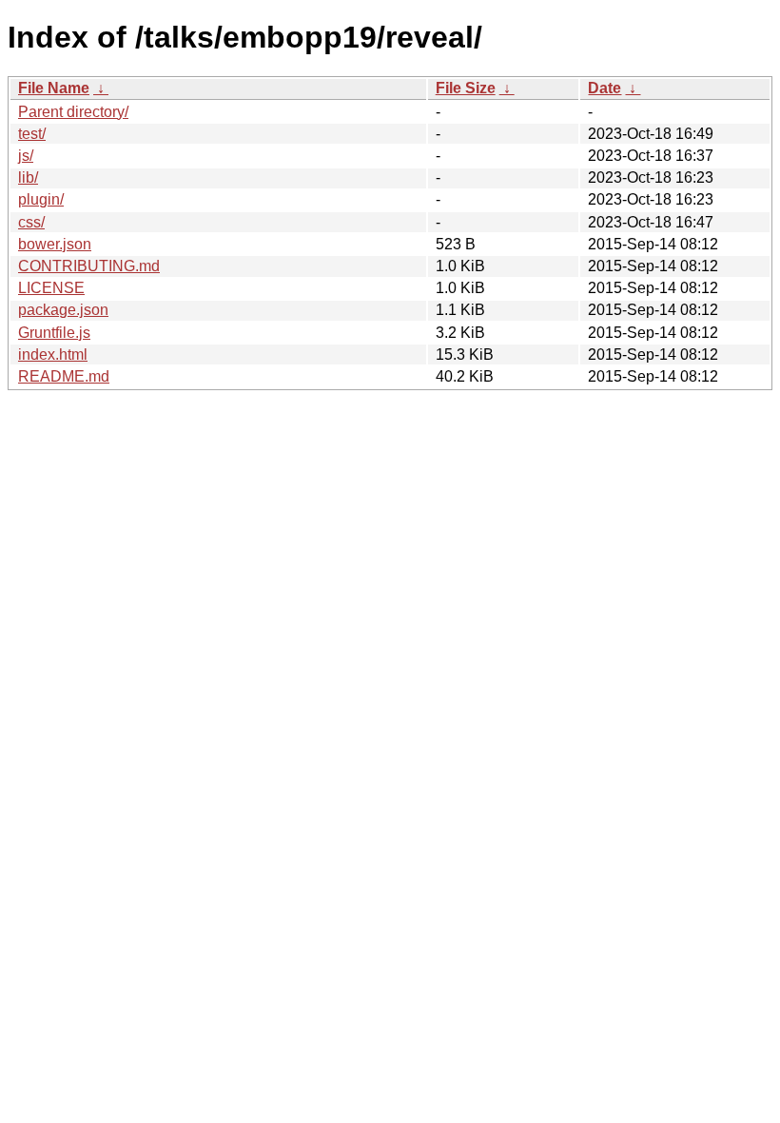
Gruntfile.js (54, 333)
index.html (53, 354)
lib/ (28, 177)
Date (604, 88)
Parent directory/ (73, 112)
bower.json (54, 244)
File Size (466, 88)
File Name (53, 88)
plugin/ (41, 199)
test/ (32, 134)
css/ (31, 222)
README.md (63, 376)
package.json (63, 310)
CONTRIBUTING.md (89, 266)
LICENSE (51, 288)
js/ (25, 156)
